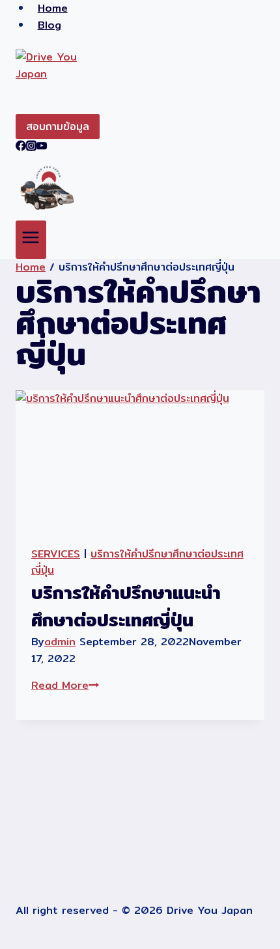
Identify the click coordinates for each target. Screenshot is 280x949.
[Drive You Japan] (140, 81)
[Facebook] (21, 147)
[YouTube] (41, 147)
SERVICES (55, 554)
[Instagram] (31, 147)
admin (60, 642)
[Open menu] (31, 240)
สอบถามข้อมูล (57, 126)
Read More (65, 685)
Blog (49, 25)
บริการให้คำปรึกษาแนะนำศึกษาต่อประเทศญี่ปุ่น (126, 606)
